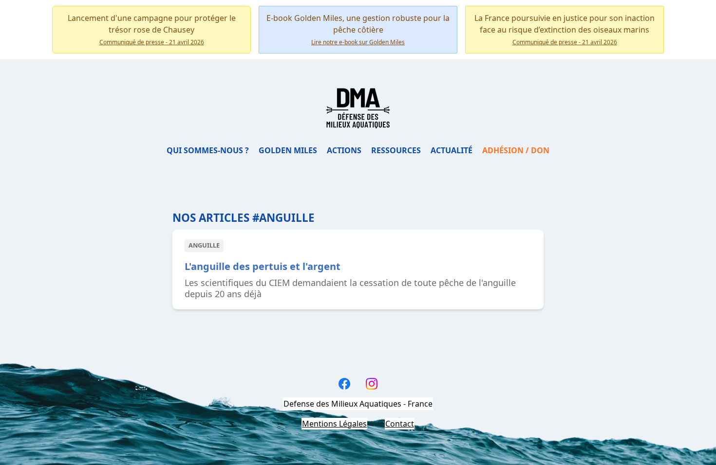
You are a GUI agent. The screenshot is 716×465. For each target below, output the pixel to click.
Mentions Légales (334, 423)
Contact (399, 423)
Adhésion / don (515, 150)
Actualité (451, 150)
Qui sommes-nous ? (208, 150)
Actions (344, 150)
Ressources (396, 150)
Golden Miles (288, 150)
